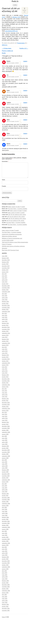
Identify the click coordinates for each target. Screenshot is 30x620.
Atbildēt (25, 61)
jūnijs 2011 (4, 390)
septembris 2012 (6, 363)
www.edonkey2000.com (11, 31)
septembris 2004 (6, 543)
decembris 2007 (6, 474)
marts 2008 (4, 468)
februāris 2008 (5, 470)
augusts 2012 (5, 365)
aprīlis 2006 (5, 513)
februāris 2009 (5, 446)
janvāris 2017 (5, 283)
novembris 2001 (6, 610)
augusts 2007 (5, 481)
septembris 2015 (6, 311)
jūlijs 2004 (4, 547)
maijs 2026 (4, 256)
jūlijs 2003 (4, 571)
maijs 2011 (4, 392)
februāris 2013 (5, 355)
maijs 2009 (4, 440)
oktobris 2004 (5, 541)
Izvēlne (15, 4)
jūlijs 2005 (4, 531)
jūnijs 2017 (4, 276)
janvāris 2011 (5, 400)
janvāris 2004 (5, 559)
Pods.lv (15, 1)
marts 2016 (4, 299)
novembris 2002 (6, 586)
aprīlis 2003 (5, 576)
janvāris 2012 (5, 376)
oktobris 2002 (5, 588)
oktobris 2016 (5, 289)
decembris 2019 (6, 260)
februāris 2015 (5, 323)
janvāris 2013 (5, 357)
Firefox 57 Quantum (7, 244)
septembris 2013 (6, 343)
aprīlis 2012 (5, 371)
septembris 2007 (6, 479)
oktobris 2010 (5, 406)
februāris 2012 (5, 375)
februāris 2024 (5, 258)
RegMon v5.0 (24, 48)
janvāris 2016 (5, 303)
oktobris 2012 (5, 361)
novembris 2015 (6, 307)
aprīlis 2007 (5, 489)
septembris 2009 (6, 432)
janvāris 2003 (5, 582)
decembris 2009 (6, 426)
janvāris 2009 (5, 448)
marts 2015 (4, 321)
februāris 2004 (5, 557)
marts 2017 (4, 281)
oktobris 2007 (5, 477)
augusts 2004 (5, 545)
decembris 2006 (6, 497)
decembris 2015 (6, 305)
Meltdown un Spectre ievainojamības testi (12, 238)
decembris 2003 (6, 561)
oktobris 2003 (5, 565)
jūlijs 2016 (4, 293)
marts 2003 (4, 578)
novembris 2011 (6, 380)
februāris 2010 (5, 422)
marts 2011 (4, 396)
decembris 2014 (6, 327)
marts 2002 (4, 602)
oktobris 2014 (5, 331)
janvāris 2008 (5, 471)
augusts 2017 (5, 272)
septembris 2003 (6, 567)
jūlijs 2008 (4, 460)
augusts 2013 (5, 345)
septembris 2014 (6, 333)
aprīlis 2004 (5, 553)
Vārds (3, 179)
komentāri (24, 10)
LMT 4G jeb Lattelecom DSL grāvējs (17, 214)
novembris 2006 (6, 499)
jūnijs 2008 (4, 462)
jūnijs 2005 (4, 533)
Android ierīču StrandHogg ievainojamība (12, 234)
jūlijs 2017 (4, 273)
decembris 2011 (6, 378)
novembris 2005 (6, 523)
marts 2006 (4, 515)
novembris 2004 (6, 539)
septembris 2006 (6, 503)
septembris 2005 (6, 527)
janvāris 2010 (5, 424)
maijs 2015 (4, 317)
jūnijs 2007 (4, 485)
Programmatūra (20, 43)
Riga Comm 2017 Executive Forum (10, 250)
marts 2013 (4, 353)
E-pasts (4, 186)
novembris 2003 (6, 563)
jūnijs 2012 (4, 367)
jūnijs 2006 (4, 509)
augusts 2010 (5, 410)
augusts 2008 (5, 458)
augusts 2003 (5, 569)
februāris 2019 (5, 262)
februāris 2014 (5, 339)
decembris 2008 (6, 450)
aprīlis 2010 (5, 418)
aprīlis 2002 (5, 600)
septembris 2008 (6, 456)
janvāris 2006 (5, 519)
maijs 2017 (4, 277)
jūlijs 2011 (4, 388)
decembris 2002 (6, 584)
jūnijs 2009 (4, 438)
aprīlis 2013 (5, 351)
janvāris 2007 (5, 495)
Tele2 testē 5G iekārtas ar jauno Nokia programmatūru (15, 242)
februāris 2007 (5, 493)
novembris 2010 (6, 404)
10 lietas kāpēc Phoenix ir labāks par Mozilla (7, 51)
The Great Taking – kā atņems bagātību (17, 208)
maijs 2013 (4, 349)
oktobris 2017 (5, 270)
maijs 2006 (4, 511)
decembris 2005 (6, 521)
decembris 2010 (6, 402)
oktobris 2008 (5, 454)
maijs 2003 (4, 574)
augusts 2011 (5, 386)
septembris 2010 (6, 408)
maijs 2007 (4, 487)
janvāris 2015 (5, 325)
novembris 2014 (6, 329)
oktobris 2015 (5, 309)
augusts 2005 (5, 529)
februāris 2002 (5, 604)
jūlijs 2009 (4, 436)
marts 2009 (4, 444)
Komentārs (5, 161)
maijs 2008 (4, 464)
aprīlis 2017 (5, 279)
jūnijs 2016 (4, 295)
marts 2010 (4, 420)
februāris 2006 (5, 517)
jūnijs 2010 (4, 414)
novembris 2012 (6, 359)
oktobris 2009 (5, 430)
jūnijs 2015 (4, 315)
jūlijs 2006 (4, 507)
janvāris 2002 (5, 606)
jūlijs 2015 (4, 313)
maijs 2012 (4, 369)
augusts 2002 (5, 592)
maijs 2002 (4, 598)
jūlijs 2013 (4, 347)
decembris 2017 (6, 266)
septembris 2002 (6, 590)
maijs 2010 (4, 416)
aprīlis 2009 (5, 442)
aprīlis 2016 (5, 297)
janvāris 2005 (5, 537)
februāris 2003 (5, 580)
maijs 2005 (4, 535)
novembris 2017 (6, 268)
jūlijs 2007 (4, 483)
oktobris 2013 (5, 341)
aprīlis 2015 (5, 319)
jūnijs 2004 (4, 549)
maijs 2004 (4, 551)
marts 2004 (4, 555)
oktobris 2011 (5, 382)
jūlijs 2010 (4, 412)
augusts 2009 (5, 434)
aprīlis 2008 (5, 466)
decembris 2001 (6, 608)
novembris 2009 (6, 428)
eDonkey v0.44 (16, 17)
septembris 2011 (6, 384)
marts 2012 (4, 372)
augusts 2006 (5, 505)
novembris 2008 (6, 452)
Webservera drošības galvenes (9, 236)
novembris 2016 (6, 287)
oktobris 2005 (5, 525)
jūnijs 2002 (4, 596)
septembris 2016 (6, 291)
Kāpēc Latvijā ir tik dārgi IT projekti (16, 206)
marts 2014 (4, 337)
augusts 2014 (5, 335)
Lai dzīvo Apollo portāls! (8, 240)
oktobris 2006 (5, 501)
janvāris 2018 (5, 264)
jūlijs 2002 (4, 594)
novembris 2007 (6, 475)
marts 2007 (4, 491)
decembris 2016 (6, 285)
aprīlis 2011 (4, 394)
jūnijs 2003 (4, 572)
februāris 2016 (5, 301)
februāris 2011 (5, 398)
